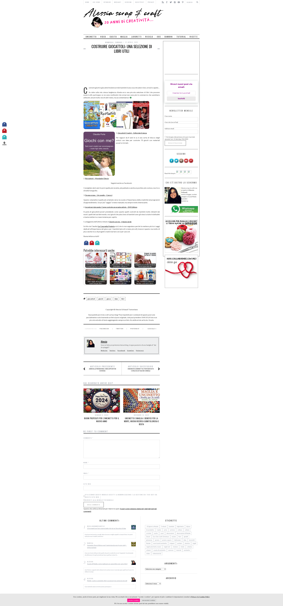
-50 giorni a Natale (152, 526)
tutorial (181, 36)
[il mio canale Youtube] (186, 162)
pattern (179, 543)
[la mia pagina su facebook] (171, 162)
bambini (169, 36)
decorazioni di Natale (183, 533)
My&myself (109, 42)
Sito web (87, 484)
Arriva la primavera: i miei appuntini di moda (102, 368)
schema (189, 547)
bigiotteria (180, 526)
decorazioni (170, 533)
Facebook (104, 328)
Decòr (148, 537)
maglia (124, 36)
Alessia (104, 341)
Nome (86, 462)
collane (187, 530)
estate (174, 537)
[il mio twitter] (176, 162)
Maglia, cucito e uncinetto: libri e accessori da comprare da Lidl (107, 581)
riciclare (175, 547)
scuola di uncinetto (159, 550)
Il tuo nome (168, 116)
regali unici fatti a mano (153, 547)
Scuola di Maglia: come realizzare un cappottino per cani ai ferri (107, 564)
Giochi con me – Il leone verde (120, 222)
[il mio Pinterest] (191, 162)
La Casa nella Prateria (106, 226)
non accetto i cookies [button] (148, 600)
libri (122, 299)
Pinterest (135, 328)
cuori (162, 533)
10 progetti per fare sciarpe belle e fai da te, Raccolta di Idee (106, 528)
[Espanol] (185, 173)
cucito (113, 36)
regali (194, 543)
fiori (180, 537)
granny (157, 540)
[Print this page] (97, 244)
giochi (100, 299)
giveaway (149, 540)
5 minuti (163, 526)
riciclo (149, 36)
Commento (88, 438)
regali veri (167, 547)
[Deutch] (182, 173)
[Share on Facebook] (86, 244)
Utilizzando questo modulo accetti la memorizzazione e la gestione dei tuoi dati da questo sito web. (121, 496)
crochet (148, 533)
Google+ (130, 350)
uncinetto (91, 36)
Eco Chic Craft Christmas (161, 537)
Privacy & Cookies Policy (200, 597)
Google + (152, 328)
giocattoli (91, 299)
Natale (148, 543)
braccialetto (150, 530)
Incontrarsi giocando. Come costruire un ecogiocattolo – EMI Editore (111, 207)
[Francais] (189, 173)
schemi (148, 550)
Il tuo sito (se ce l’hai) (171, 122)
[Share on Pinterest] (92, 244)
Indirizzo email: (169, 128)
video (103, 36)
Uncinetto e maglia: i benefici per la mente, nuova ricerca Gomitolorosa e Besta (141, 421)
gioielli (186, 537)
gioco (109, 299)
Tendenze (118, 42)
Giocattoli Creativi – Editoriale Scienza (132, 133)
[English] (178, 173)
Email (86, 473)
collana (180, 530)
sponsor (171, 550)
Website (104, 350)
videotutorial (157, 553)
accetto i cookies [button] (134, 600)
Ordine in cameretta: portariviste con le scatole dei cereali (141, 368)
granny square (166, 540)
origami (172, 543)
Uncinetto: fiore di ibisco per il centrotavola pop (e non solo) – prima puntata (107, 546)
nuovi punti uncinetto (160, 543)
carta (165, 530)
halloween (177, 540)
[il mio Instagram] (181, 162)
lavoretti (136, 36)
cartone (172, 530)
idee (159, 36)
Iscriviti (181, 99)
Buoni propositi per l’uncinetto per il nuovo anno (101, 420)
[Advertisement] (182, 19)
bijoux (188, 526)
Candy (159, 530)
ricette (194, 36)
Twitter (119, 328)
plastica (187, 543)
